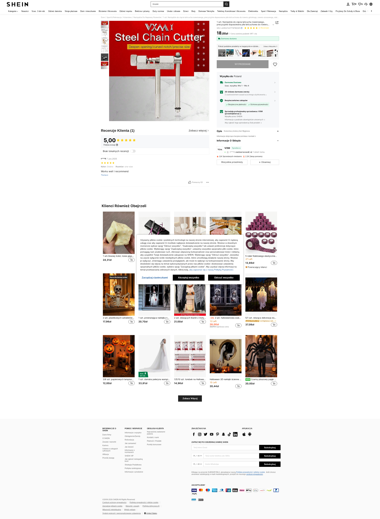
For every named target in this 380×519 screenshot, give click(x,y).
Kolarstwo (127, 17)
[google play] (250, 436)
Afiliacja (105, 454)
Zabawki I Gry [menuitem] (327, 11)
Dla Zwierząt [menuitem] (312, 11)
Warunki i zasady (132, 506)
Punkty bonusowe (154, 445)
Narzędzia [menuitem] (283, 11)
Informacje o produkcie (134, 472)
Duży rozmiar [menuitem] (158, 11)
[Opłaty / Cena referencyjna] (229, 34)
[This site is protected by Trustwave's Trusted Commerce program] (193, 500)
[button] (366, 4)
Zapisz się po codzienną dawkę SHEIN (209, 442)
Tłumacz (104, 175)
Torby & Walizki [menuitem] (297, 11)
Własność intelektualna (111, 510)
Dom (103, 17)
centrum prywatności (254, 474)
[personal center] (348, 4)
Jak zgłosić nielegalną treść (134, 460)
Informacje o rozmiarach (130, 451)
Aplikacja (247, 429)
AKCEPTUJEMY (198, 485)
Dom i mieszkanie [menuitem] (88, 11)
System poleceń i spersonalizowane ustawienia (121, 513)
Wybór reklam (129, 510)
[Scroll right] (371, 11)
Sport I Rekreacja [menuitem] (268, 11)
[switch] (133, 151)
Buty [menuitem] (193, 11)
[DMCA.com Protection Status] (200, 500)
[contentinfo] (236, 492)
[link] (353, 4)
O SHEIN (106, 438)
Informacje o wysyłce (133, 433)
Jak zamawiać (130, 443)
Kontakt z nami (153, 437)
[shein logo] (17, 4)
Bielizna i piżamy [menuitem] (142, 11)
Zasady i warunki (109, 442)
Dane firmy (106, 435)
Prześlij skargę (108, 458)
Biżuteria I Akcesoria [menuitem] (108, 11)
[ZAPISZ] (275, 64)
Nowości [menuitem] (25, 11)
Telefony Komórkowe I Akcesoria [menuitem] (231, 11)
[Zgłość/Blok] (207, 182)
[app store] (244, 436)
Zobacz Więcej (190, 398)
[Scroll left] (368, 11)
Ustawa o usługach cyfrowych (110, 450)
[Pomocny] (189, 182)
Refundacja (129, 440)
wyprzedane (243, 64)
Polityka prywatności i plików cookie (250, 472)
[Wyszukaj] (226, 4)
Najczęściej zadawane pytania (156, 433)
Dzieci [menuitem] (186, 11)
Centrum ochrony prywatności (114, 502)
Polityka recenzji (109, 145)
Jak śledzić (129, 447)
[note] (256, 267)
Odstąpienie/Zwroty (132, 436)
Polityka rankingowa (133, 468)
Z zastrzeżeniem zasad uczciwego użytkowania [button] (245, 95)
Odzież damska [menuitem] (55, 11)
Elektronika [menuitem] (253, 11)
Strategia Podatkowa (133, 465)
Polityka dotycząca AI (150, 506)
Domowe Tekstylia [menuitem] (206, 11)
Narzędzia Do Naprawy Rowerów (147, 17)
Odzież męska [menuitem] (125, 11)
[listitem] (222, 53)
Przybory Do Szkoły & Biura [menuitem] (348, 11)
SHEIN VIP (129, 456)
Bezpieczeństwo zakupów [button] (236, 100)
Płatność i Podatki (154, 441)
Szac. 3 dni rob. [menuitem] (38, 11)
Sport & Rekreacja (114, 17)
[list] (215, 434)
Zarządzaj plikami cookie (112, 506)
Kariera (105, 445)
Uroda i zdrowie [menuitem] (173, 11)
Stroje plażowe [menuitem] (71, 11)
